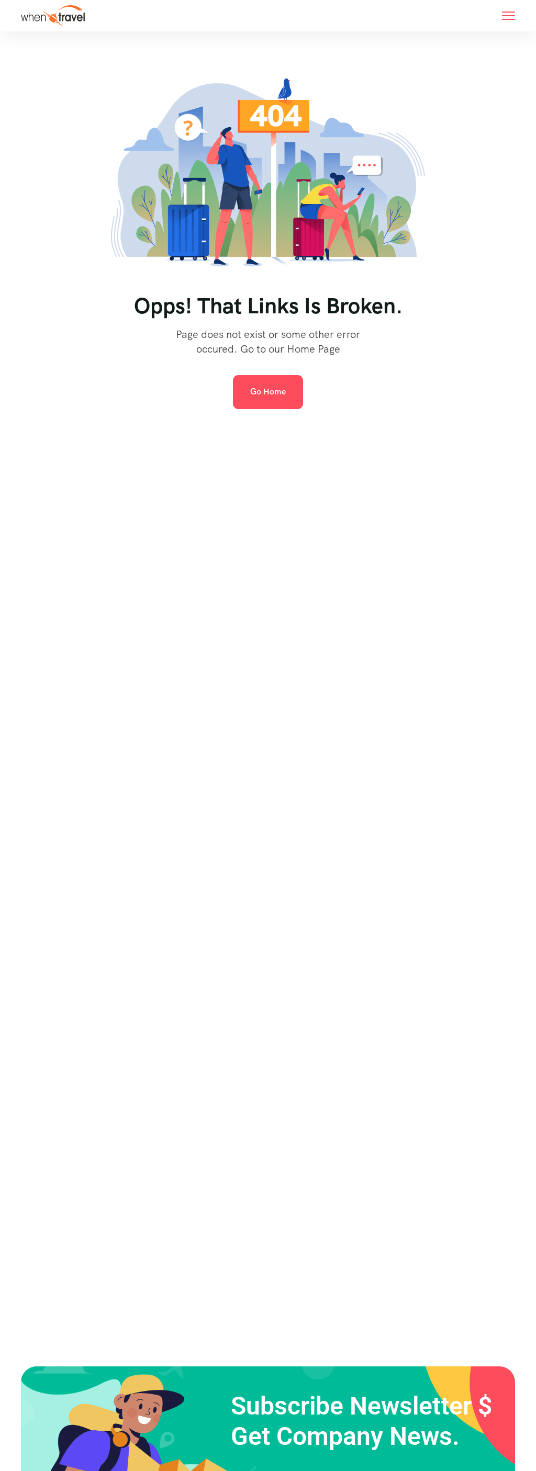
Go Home (268, 391)
